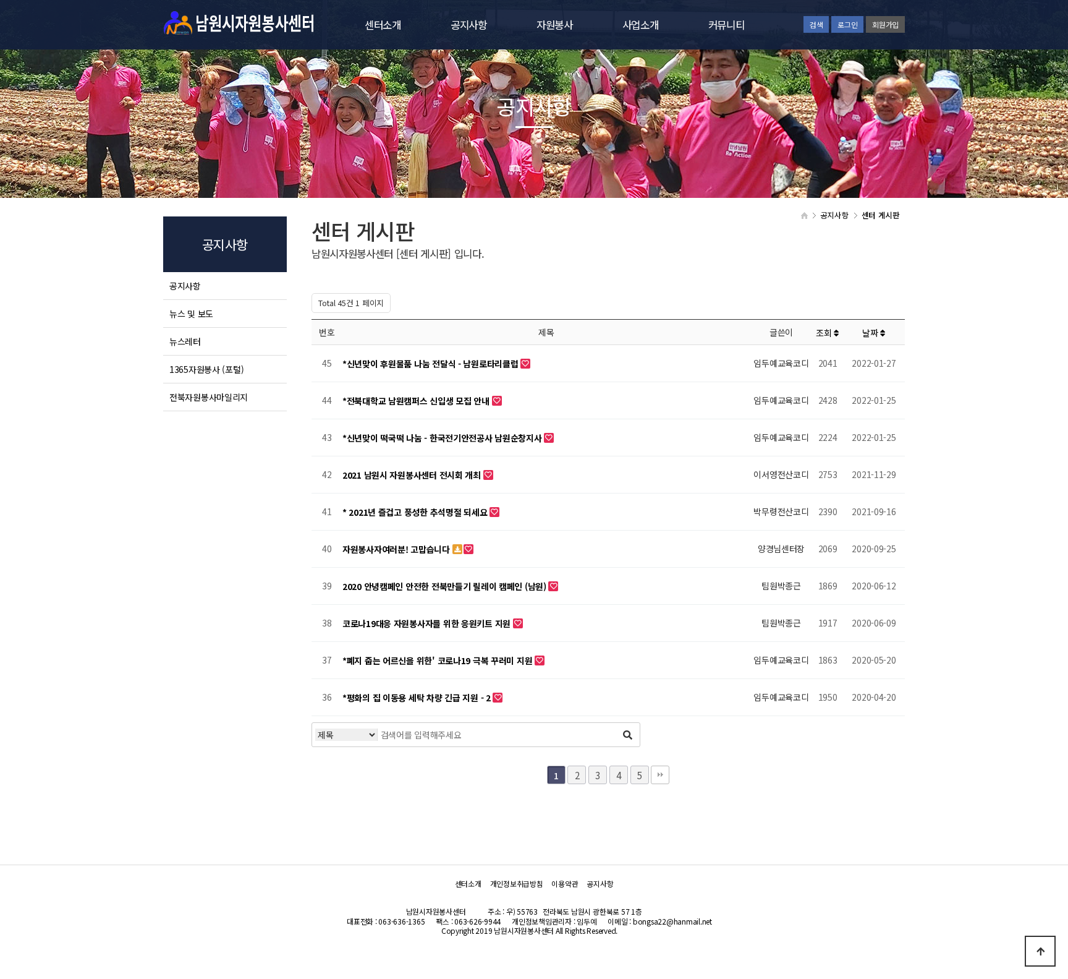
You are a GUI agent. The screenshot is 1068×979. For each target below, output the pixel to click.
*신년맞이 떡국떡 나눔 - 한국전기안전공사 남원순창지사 (443, 438)
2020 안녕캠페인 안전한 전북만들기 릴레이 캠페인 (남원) (445, 586)
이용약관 (564, 883)
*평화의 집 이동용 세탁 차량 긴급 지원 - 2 (417, 697)
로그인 (847, 24)
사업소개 (640, 24)
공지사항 (469, 24)
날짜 (871, 333)
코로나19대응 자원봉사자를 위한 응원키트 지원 (427, 623)
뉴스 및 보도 (191, 313)
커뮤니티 (726, 24)
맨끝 (660, 775)
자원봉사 (554, 24)
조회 (825, 333)
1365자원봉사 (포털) (206, 369)
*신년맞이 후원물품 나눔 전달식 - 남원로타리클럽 (431, 363)
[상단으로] (1040, 951)
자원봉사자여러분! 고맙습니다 (397, 549)
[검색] (627, 734)
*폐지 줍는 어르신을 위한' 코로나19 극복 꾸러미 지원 (438, 660)
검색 (816, 24)
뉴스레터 (185, 341)
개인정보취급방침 (516, 883)
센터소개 (383, 24)
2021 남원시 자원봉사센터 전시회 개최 (412, 475)
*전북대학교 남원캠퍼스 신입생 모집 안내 (417, 401)
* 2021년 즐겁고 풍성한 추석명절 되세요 (416, 512)
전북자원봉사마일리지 (208, 397)
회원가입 (885, 24)
